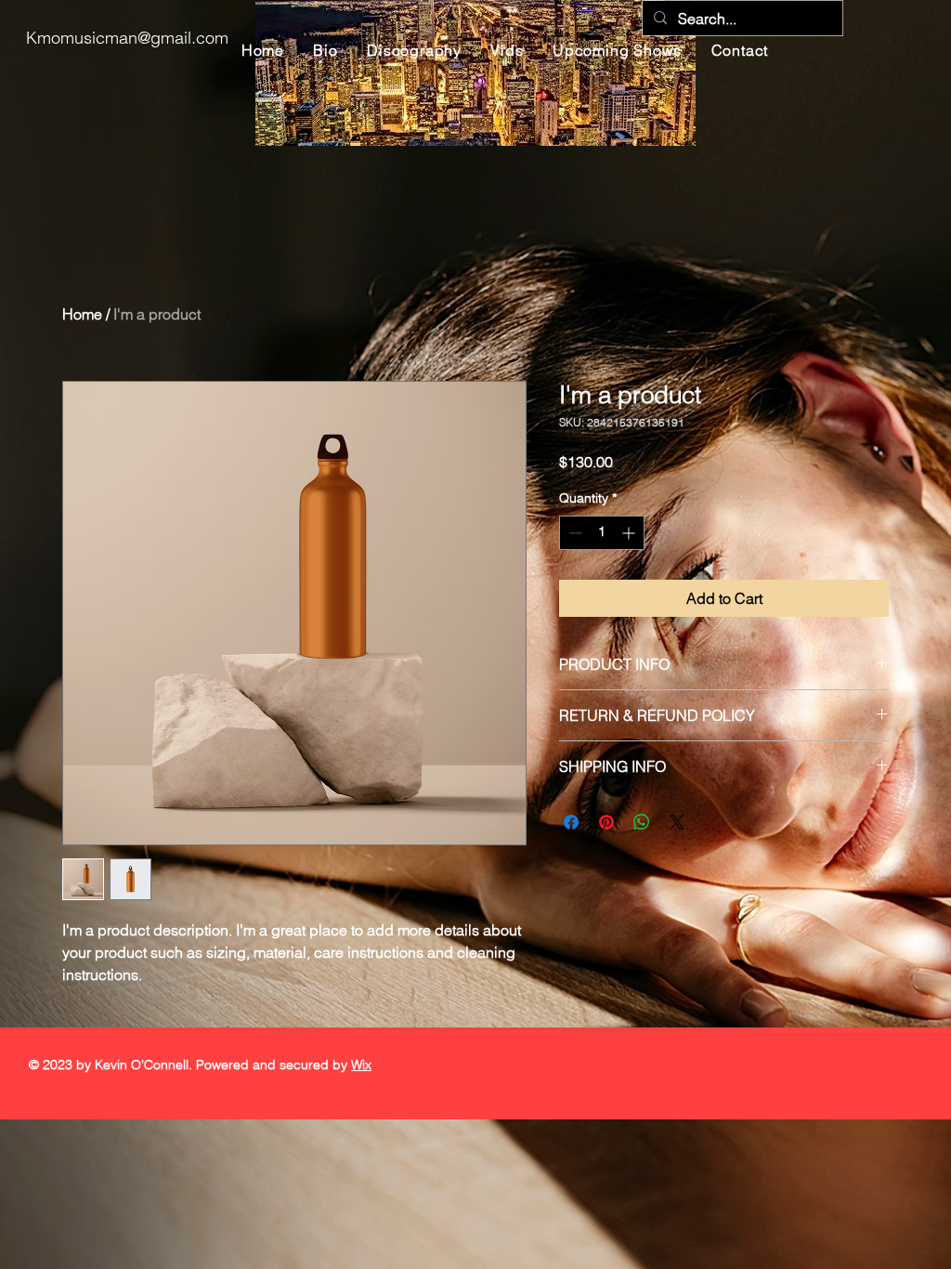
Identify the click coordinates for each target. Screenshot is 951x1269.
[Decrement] (573, 533)
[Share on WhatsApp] (642, 822)
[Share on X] (677, 822)
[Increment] (630, 533)
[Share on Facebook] (571, 822)
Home (82, 314)
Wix (361, 1064)
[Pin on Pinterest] (606, 822)
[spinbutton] (602, 533)
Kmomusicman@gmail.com (127, 37)
